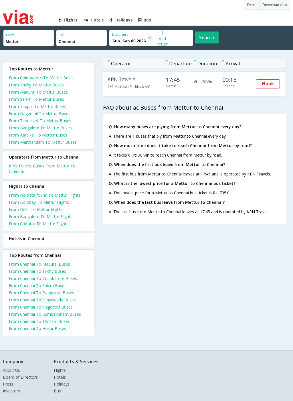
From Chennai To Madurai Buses (39, 264)
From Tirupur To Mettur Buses (37, 106)
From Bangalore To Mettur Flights (40, 216)
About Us (11, 370)
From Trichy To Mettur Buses (36, 85)
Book (268, 83)
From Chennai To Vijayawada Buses (42, 300)
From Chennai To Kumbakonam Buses (45, 314)
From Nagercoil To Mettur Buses (39, 113)
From (10, 35)
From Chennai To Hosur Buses (37, 328)
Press (8, 384)
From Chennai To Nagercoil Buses (41, 307)
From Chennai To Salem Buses (37, 285)
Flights (60, 370)
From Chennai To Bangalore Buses (41, 292)
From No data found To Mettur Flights (44, 195)
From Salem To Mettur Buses (36, 99)
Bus (57, 391)
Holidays (62, 384)
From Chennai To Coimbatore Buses (43, 278)
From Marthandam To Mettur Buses (43, 142)
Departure (120, 34)
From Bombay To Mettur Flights (39, 202)
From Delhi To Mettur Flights (36, 209)
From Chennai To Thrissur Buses (39, 321)
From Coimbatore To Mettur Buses (42, 77)
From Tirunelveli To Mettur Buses (40, 120)
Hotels (60, 377)
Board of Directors (20, 377)
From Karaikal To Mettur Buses (38, 135)
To (61, 35)
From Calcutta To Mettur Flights (38, 223)
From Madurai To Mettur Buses (38, 92)
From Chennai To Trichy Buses (37, 271)
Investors (11, 391)
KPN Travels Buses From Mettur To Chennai (42, 168)
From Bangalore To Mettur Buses (40, 128)
